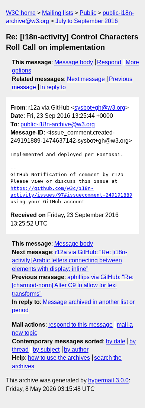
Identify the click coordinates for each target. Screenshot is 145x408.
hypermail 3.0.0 (108, 380)
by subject (46, 349)
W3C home (21, 13)
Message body (73, 62)
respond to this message (80, 324)
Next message (86, 79)
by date (115, 341)
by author (76, 349)
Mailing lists (57, 13)
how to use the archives (59, 357)
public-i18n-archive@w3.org (57, 124)
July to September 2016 (86, 21)
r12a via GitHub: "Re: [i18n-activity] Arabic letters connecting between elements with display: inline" (69, 260)
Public (88, 13)
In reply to (53, 87)
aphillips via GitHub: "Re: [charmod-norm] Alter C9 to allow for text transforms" (72, 285)
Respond (109, 62)
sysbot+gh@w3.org (99, 107)
